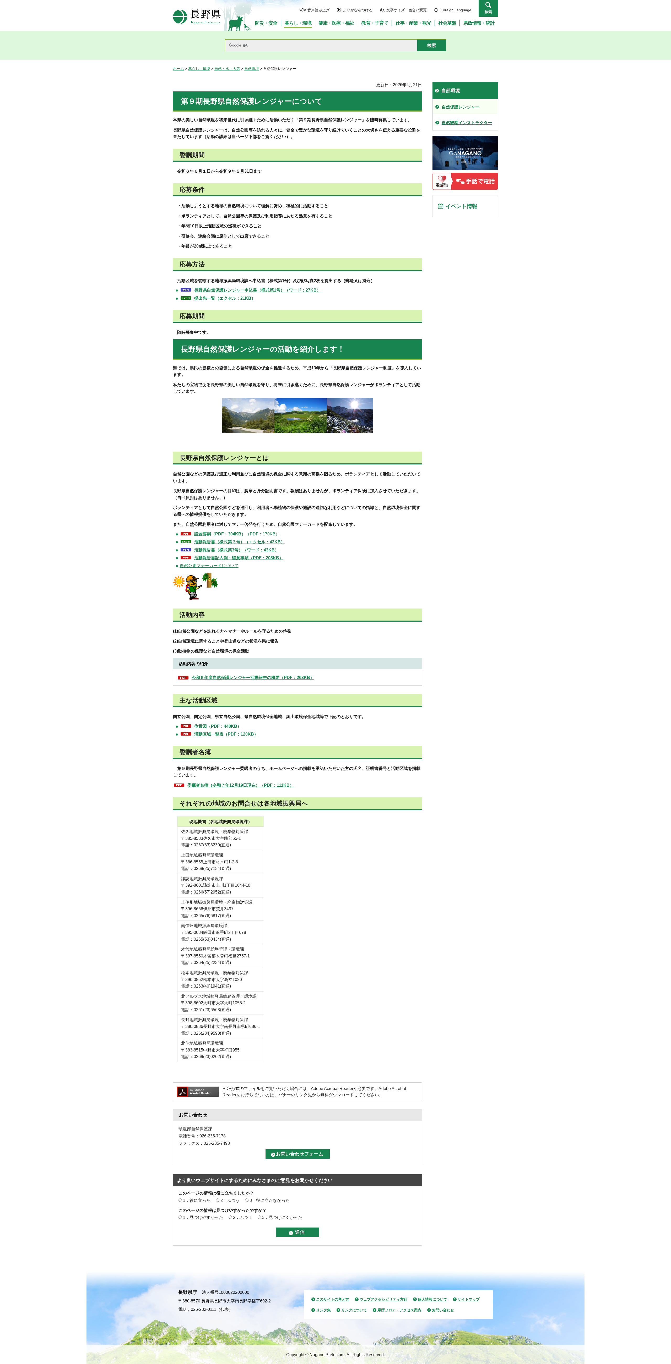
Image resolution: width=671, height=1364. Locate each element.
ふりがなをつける (357, 10)
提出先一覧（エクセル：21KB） (225, 298)
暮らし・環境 (199, 69)
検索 (488, 12)
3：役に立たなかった (270, 1200)
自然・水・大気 (227, 69)
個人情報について (432, 1299)
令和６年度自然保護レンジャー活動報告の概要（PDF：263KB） (253, 677)
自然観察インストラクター (467, 122)
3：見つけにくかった (282, 1217)
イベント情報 (461, 206)
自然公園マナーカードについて (209, 565)
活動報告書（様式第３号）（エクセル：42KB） (239, 542)
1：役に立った (196, 1200)
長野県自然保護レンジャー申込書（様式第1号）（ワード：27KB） (257, 290)
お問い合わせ (443, 1310)
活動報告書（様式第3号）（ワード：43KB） (236, 550)
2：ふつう (230, 1200)
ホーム (178, 69)
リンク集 (323, 1310)
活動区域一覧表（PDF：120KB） (226, 734)
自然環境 (251, 69)
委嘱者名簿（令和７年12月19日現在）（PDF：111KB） (240, 785)
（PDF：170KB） (237, 534)
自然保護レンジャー (460, 107)
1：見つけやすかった (203, 1217)
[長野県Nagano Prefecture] (197, 16)
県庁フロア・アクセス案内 (399, 1310)
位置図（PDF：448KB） (217, 726)
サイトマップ (469, 1299)
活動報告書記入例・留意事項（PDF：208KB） (238, 558)
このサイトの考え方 (332, 1299)
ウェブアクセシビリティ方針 (383, 1299)
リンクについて (354, 1310)
